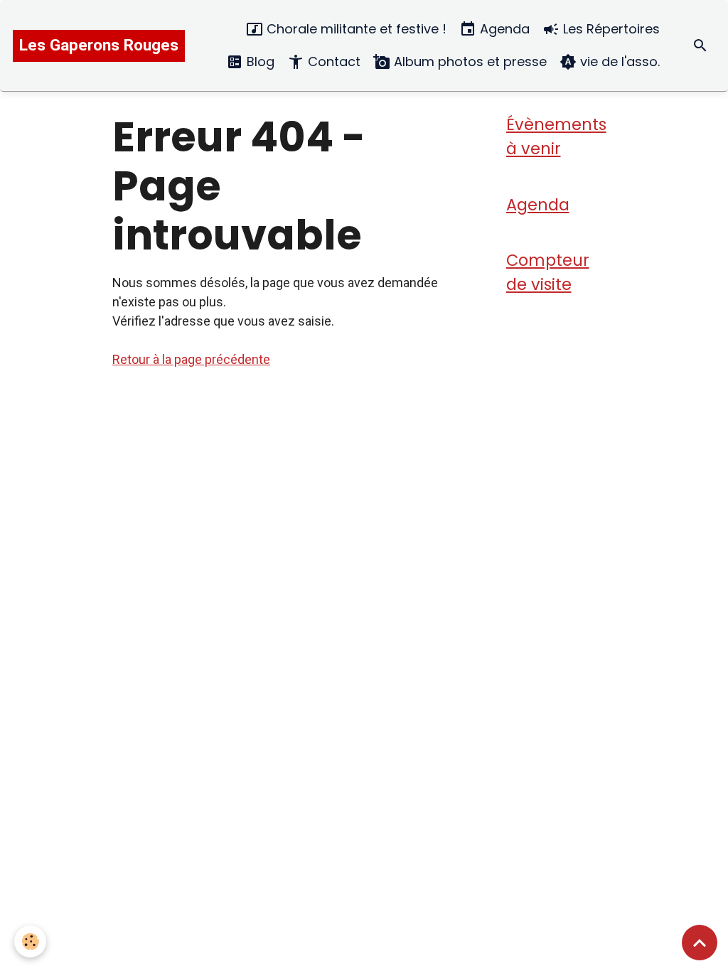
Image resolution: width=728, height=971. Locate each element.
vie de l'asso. (618, 61)
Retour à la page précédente (191, 359)
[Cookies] (30, 941)
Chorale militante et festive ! (354, 29)
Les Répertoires (610, 29)
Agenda (503, 29)
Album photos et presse (468, 61)
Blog (258, 61)
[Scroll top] (699, 942)
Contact (332, 61)
